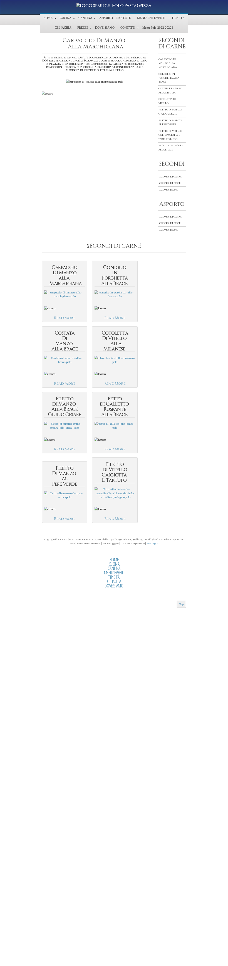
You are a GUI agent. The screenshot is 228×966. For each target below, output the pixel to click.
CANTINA (114, 568)
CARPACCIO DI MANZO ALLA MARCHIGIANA (167, 63)
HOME (114, 559)
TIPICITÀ (113, 577)
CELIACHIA (114, 581)
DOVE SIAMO (114, 586)
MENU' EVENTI (114, 572)
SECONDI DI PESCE (169, 183)
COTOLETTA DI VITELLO (167, 101)
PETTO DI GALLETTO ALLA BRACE (170, 147)
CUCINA (114, 564)
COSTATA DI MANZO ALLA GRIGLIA (170, 90)
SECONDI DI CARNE (170, 176)
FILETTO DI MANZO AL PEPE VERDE (170, 122)
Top (181, 604)
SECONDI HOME (168, 189)
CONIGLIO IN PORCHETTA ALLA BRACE (168, 78)
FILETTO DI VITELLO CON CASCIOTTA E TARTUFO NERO (170, 135)
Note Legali (152, 543)
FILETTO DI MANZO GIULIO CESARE (170, 111)
